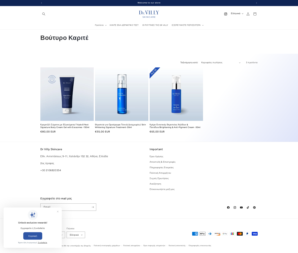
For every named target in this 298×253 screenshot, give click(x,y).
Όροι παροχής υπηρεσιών (154, 246)
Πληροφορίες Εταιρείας (162, 167)
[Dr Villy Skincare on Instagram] (225, 14)
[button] (43, 14)
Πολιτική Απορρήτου (160, 173)
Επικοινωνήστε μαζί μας (162, 189)
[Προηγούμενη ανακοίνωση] (41, 3)
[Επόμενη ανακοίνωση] (256, 3)
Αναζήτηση (155, 183)
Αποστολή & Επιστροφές (163, 162)
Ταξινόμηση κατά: (189, 62)
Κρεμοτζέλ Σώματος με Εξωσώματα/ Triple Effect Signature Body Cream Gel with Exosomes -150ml (64, 125)
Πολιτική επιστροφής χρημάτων (107, 246)
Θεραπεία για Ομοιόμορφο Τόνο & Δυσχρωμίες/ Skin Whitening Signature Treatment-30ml (120, 125)
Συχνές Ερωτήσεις (159, 178)
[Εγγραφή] (92, 207)
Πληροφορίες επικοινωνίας (200, 246)
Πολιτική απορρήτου (131, 246)
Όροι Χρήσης (156, 156)
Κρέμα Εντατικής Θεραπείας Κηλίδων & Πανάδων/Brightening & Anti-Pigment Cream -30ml (175, 125)
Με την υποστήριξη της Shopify (77, 246)
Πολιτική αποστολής (177, 246)
